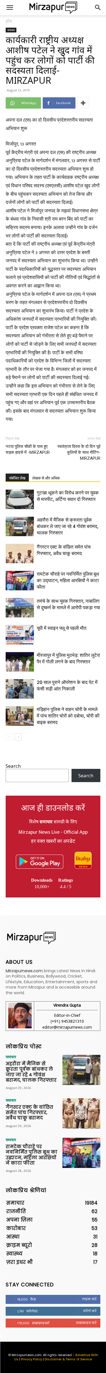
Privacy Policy (31, 1359)
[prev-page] (9, 736)
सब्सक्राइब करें (86, 1323)
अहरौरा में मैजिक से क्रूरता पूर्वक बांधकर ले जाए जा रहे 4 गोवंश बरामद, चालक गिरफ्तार (67, 526)
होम (9, 21)
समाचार (11, 30)
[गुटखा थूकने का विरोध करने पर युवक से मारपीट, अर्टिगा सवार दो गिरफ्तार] (20, 499)
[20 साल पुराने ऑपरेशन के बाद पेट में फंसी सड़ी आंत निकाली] (20, 689)
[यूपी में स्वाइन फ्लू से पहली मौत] (20, 634)
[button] (10, 7)
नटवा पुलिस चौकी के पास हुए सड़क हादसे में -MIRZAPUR (28, 449)
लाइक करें (89, 1299)
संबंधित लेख (17, 478)
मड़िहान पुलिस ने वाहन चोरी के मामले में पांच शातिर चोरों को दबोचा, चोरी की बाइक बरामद (68, 716)
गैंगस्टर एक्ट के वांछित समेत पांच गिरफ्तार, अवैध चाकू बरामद (29, 1112)
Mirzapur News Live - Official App (53, 832)
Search (13, 766)
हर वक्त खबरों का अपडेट (53, 841)
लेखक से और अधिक (46, 478)
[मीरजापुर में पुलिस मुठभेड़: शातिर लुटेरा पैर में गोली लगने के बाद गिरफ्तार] (20, 662)
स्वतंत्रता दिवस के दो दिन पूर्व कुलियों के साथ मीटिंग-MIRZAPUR (78, 452)
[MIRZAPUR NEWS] (53, 938)
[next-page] (18, 736)
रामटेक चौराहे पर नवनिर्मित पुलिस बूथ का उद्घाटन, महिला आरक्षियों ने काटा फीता (68, 580)
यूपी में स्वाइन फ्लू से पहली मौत (61, 628)
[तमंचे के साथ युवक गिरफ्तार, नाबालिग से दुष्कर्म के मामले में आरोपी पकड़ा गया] (20, 607)
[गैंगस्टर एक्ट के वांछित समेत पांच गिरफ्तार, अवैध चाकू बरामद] (20, 553)
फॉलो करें (89, 1311)
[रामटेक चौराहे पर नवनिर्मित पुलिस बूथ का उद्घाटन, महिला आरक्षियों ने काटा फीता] (20, 580)
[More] (83, 103)
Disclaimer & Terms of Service (68, 1359)
